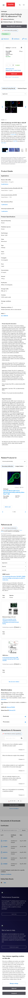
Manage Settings (14, 983)
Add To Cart (14, 73)
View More (3, 142)
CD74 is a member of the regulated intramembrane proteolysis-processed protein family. (10, 621)
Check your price (10, 68)
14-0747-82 (13, 134)
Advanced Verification (8, 19)
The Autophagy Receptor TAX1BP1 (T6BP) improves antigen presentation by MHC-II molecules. (13, 578)
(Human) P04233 (11, 707)
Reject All (14, 988)
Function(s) (6, 716)
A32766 (15, 141)
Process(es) (6, 721)
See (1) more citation (14, 681)
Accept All (14, 993)
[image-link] (14, 107)
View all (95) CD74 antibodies (14, 26)
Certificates (16, 39)
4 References (18, 22)
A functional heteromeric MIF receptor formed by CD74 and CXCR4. (10, 659)
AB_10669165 (4, 315)
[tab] (14, 716)
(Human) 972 (12, 710)
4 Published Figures (7, 22)
